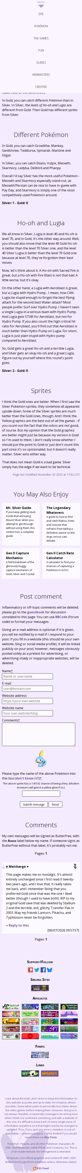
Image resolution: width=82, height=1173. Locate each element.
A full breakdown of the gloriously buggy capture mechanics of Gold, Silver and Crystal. (20, 563)
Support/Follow (40, 961)
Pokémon (41, 26)
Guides (41, 62)
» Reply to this (17, 925)
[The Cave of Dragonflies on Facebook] (43, 971)
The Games (41, 38)
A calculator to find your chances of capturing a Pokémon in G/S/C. (60, 561)
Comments (11, 720)
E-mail (6, 683)
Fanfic (40, 1046)
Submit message (34, 804)
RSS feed (42, 1168)
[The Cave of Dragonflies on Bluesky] (49, 971)
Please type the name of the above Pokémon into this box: (39, 775)
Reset (55, 804)
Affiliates (40, 998)
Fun (41, 50)
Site (41, 14)
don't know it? (27, 778)
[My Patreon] (30, 971)
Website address (14, 695)
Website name (12, 708)
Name (7, 671)
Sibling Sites (40, 979)
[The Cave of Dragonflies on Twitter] (37, 971)
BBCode (61, 617)
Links (40, 1064)
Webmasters (41, 75)
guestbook (35, 612)
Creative (41, 87)
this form (50, 1137)
